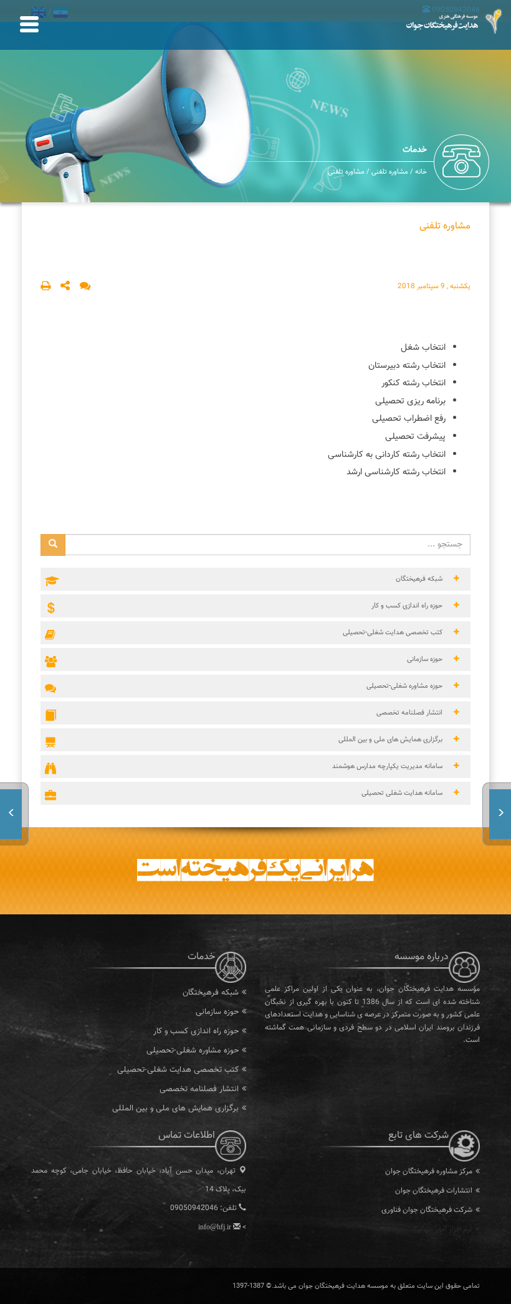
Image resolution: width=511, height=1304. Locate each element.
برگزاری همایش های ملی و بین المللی (175, 1108)
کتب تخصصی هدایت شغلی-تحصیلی (178, 1070)
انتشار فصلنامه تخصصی (199, 1089)
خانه (421, 172)
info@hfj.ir (214, 1226)
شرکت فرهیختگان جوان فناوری (426, 1210)
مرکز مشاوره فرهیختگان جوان (428, 1171)
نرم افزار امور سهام (445, 1229)
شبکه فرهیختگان (211, 993)
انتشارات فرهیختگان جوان (433, 1190)
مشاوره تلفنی (389, 172)
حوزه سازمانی (217, 1012)
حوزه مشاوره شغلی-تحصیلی (192, 1050)
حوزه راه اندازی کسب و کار (196, 1031)
